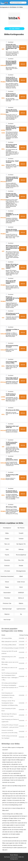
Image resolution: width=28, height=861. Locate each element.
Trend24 (21, 533)
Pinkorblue (7, 598)
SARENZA (21, 592)
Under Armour (21, 582)
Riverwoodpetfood (21, 555)
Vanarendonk (7, 592)
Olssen (7, 582)
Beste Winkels (14, 855)
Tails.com (7, 544)
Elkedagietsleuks (21, 571)
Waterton (6, 614)
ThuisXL (7, 555)
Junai (7, 549)
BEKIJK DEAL (23, 48)
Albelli (21, 576)
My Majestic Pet (21, 544)
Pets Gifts (21, 560)
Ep (21, 614)
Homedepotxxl (7, 528)
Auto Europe (7, 619)
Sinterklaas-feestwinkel (7, 576)
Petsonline (7, 560)
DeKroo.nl (21, 598)
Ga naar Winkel (14, 28)
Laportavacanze (21, 609)
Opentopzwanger (7, 609)
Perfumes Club (7, 603)
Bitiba (21, 7)
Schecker (7, 565)
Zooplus (7, 538)
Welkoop (21, 549)
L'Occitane (7, 571)
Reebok (21, 565)
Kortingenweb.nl (4, 7)
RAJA (21, 587)
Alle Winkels (13, 7)
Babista (21, 603)
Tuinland (21, 538)
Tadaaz (7, 587)
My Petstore (21, 528)
